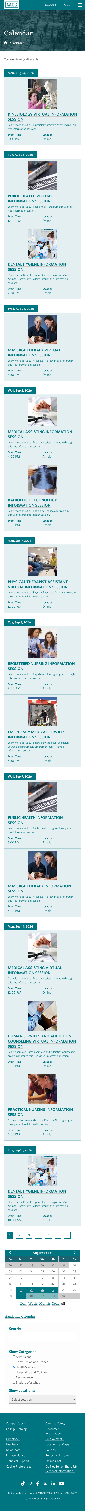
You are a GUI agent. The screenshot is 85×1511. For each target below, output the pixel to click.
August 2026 (42, 1253)
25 (31, 1289)
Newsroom (13, 1450)
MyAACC (51, 5)
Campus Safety (55, 1423)
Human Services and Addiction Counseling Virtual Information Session (42, 1041)
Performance (24, 1377)
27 (53, 1289)
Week (33, 1303)
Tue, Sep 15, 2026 (20, 1150)
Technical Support (17, 1461)
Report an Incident (57, 1455)
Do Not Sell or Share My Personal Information (61, 1468)
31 (21, 1296)
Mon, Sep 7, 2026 (19, 540)
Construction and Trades (32, 1362)
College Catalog (16, 1429)
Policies (50, 1450)
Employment (53, 1438)
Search (68, 5)
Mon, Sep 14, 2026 (20, 926)
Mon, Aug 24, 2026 (21, 73)
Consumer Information (53, 1431)
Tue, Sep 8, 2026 (19, 622)
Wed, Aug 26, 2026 (21, 308)
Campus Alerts (16, 1423)
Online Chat (53, 1461)
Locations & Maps (57, 1444)
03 (53, 1296)
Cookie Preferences (18, 1466)
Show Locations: (22, 1390)
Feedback (12, 1444)
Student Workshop (28, 1382)
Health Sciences (26, 1367)
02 (42, 1296)
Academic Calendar (20, 1316)
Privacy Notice (15, 1455)
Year (56, 1303)
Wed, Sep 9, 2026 (20, 776)
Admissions (23, 1357)
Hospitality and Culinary (32, 1372)
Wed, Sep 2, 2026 (20, 390)
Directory (12, 1438)
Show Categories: (23, 1352)
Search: (15, 1328)
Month (44, 1303)
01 (31, 1296)
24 (21, 1289)
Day (23, 1303)
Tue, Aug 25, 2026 (20, 154)
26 (42, 1289)
